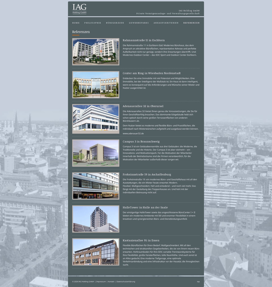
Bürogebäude (115, 22)
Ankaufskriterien (166, 22)
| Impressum (100, 281)
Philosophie (92, 22)
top (198, 281)
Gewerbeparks (139, 22)
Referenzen (191, 22)
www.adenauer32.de (133, 133)
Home (76, 22)
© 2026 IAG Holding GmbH (83, 281)
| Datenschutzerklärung (125, 281)
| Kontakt (110, 281)
